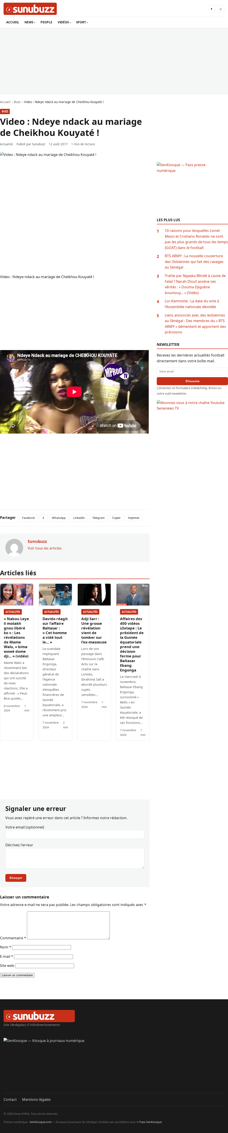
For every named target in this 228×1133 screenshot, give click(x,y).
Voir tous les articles (45, 548)
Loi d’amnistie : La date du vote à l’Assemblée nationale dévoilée (192, 304)
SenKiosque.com (41, 1122)
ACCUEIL (12, 22)
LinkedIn (79, 518)
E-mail (6, 956)
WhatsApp (59, 518)
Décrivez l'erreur (19, 844)
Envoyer (16, 878)
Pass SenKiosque (150, 1122)
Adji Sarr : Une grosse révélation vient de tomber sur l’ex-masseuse (94, 630)
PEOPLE (46, 22)
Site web (7, 965)
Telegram (98, 518)
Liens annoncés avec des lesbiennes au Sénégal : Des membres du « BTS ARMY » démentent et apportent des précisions (195, 324)
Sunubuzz (38, 144)
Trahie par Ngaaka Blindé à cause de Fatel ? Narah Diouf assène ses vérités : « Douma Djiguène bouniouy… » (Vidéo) (195, 284)
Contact (10, 1099)
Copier (116, 518)
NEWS (28, 22)
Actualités (13, 611)
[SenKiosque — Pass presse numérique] (192, 190)
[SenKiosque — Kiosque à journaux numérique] (114, 1065)
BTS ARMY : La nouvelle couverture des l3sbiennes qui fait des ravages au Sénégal (194, 261)
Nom (5, 947)
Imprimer (133, 518)
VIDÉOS (63, 22)
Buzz (5, 111)
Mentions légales (36, 1099)
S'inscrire (192, 381)
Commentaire (13, 938)
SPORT (81, 22)
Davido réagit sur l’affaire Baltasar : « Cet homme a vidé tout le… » (55, 630)
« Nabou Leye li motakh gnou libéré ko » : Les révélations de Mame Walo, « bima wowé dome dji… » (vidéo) (16, 637)
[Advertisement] (114, 61)
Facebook (28, 518)
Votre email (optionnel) (24, 827)
